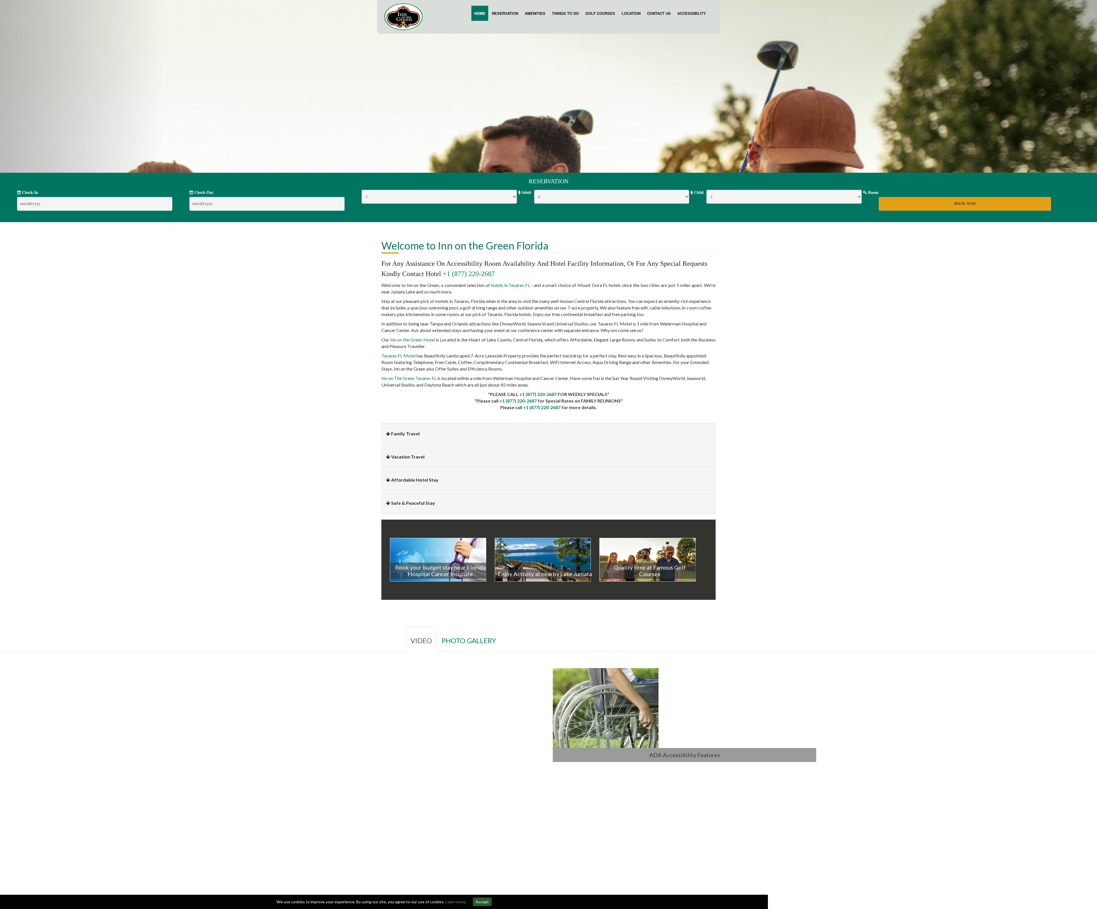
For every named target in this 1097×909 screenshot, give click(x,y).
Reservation (505, 13)
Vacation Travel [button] (408, 456)
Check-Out (203, 192)
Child (698, 192)
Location (631, 13)
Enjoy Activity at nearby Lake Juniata (545, 573)
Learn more (455, 901)
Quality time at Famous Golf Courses (650, 570)
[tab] (548, 433)
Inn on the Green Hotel (412, 339)
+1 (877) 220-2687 (469, 273)
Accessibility (691, 13)
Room (872, 192)
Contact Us (659, 13)
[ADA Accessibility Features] (684, 708)
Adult (526, 192)
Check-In (29, 192)
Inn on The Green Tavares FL (409, 378)
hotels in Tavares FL (510, 285)
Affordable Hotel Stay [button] (415, 479)
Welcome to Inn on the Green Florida (464, 245)
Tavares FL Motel (398, 355)
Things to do (565, 13)
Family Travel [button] (405, 433)
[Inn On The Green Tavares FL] (403, 16)
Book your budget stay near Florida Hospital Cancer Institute (440, 570)
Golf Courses (600, 13)
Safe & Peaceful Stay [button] (413, 503)
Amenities (535, 13)
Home (479, 13)
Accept (482, 901)
